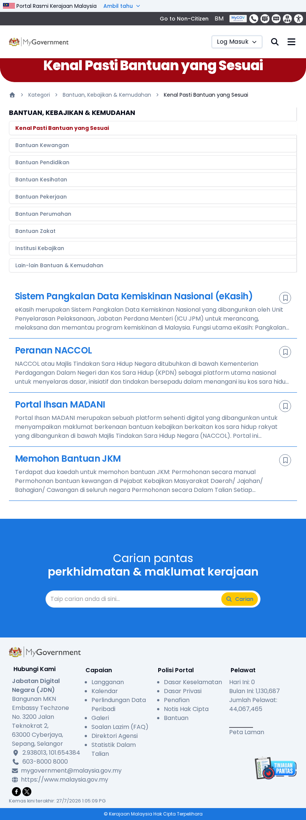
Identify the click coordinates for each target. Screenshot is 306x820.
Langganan (107, 682)
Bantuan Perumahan (43, 214)
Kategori (39, 95)
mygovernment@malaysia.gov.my (51, 770)
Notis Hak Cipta (186, 709)
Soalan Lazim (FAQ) (120, 727)
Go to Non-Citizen (184, 18)
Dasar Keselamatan (193, 682)
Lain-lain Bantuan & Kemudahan (59, 265)
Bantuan (176, 718)
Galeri (100, 718)
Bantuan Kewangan (42, 145)
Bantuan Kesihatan (41, 179)
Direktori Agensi (114, 736)
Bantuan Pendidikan (42, 162)
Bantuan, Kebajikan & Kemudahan (107, 95)
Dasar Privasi (183, 691)
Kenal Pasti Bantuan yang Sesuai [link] (206, 95)
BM (219, 18)
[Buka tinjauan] (274, 767)
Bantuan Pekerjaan (41, 196)
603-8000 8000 (45, 761)
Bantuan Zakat (35, 231)
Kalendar (104, 691)
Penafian (177, 700)
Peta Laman (246, 732)
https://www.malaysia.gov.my (51, 779)
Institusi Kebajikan (39, 248)
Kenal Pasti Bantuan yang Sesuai (62, 128)
